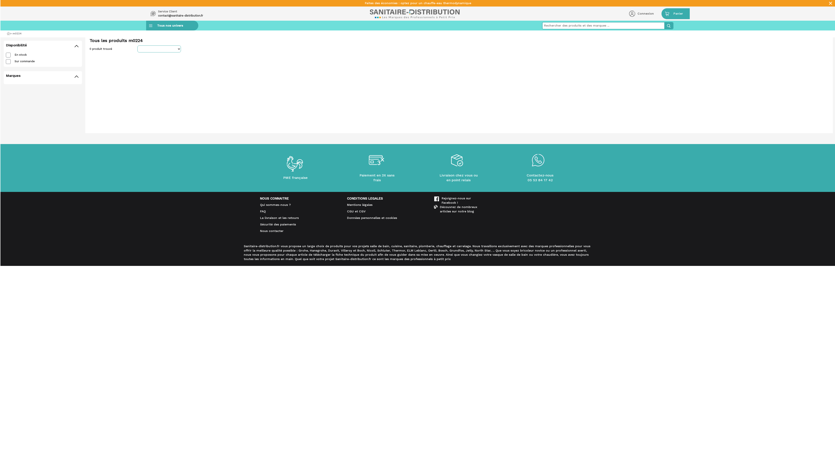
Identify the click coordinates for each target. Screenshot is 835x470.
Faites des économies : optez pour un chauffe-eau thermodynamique (418, 3)
